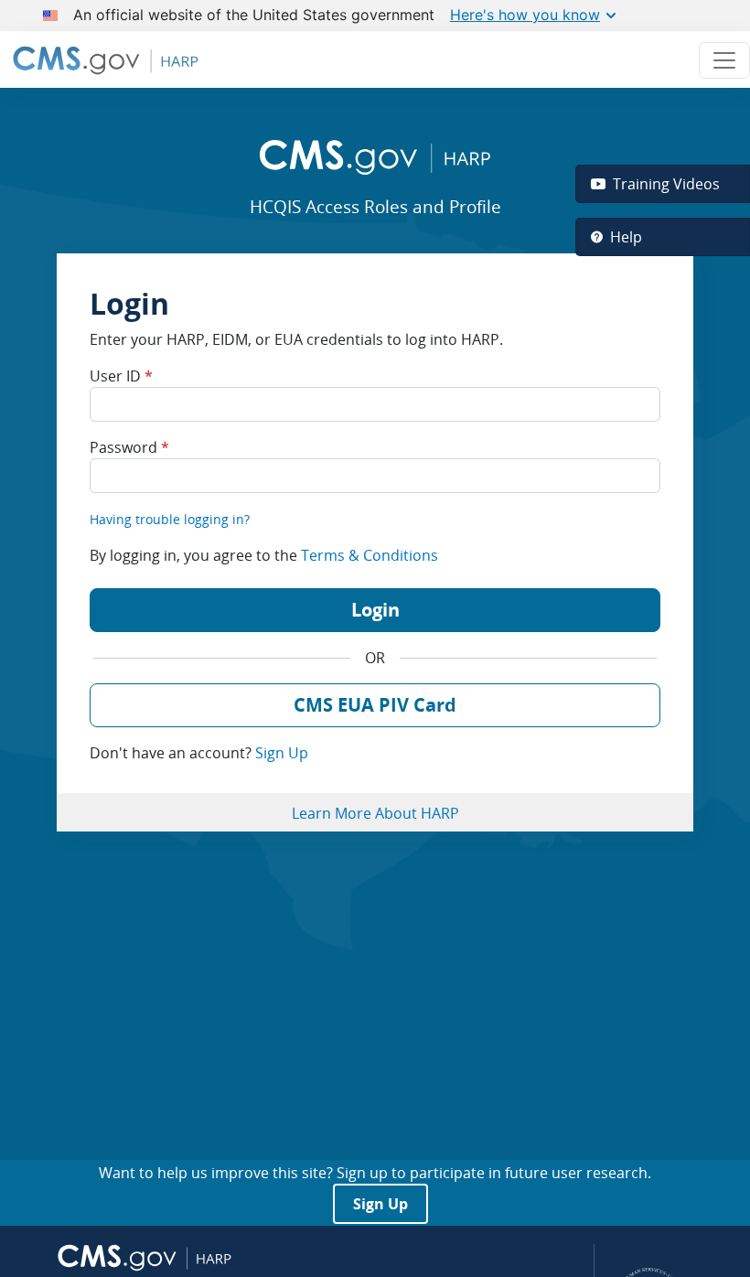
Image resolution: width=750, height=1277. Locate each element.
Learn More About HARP (375, 813)
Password (129, 447)
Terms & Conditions (369, 555)
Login (375, 609)
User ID (121, 376)
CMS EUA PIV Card (375, 704)
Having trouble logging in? (170, 519)
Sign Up (281, 753)
